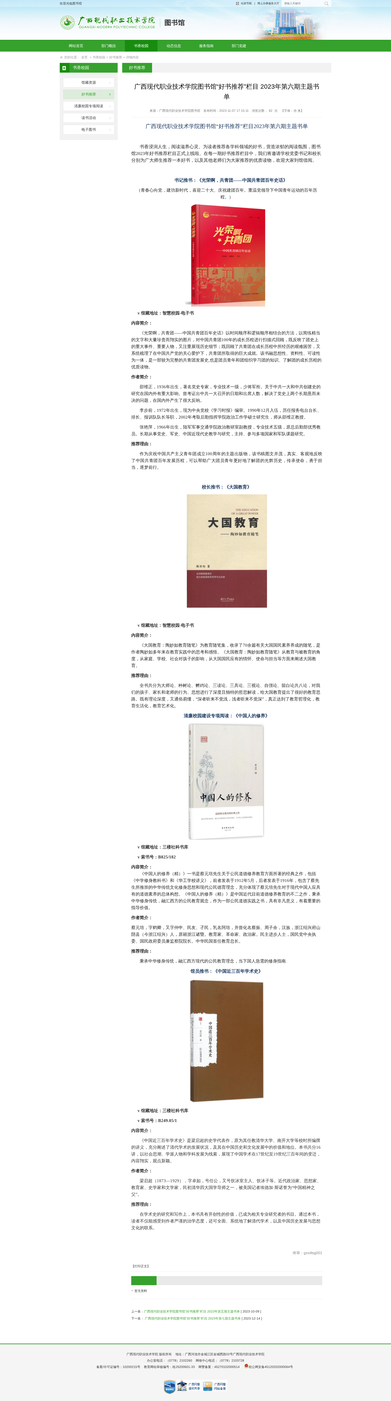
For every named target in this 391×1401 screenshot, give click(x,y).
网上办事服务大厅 (268, 3)
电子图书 (88, 129)
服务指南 (206, 46)
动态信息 (174, 46)
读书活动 (88, 118)
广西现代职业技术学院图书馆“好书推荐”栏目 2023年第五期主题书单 (192, 1311)
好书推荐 (115, 57)
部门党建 (239, 46)
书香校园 (141, 46)
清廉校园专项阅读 (88, 106)
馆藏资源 (88, 82)
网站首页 (76, 46)
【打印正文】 (140, 1266)
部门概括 (108, 46)
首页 (84, 57)
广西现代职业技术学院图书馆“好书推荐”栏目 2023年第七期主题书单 (192, 1318)
